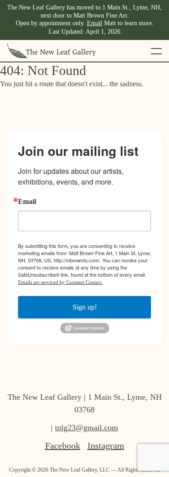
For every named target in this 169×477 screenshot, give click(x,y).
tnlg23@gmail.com (86, 427)
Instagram (105, 445)
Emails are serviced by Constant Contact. (60, 282)
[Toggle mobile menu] (156, 50)
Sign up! (85, 307)
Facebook (62, 445)
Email (94, 23)
